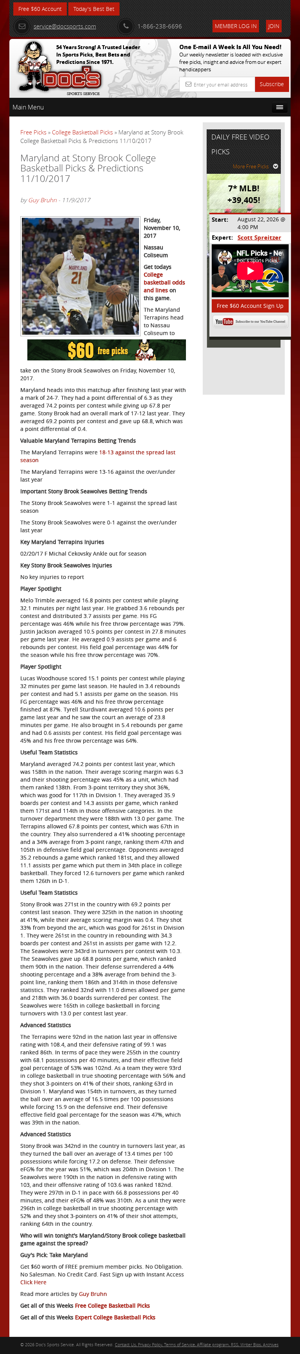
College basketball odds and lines (164, 282)
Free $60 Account (40, 8)
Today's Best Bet (93, 8)
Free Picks (33, 132)
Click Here (33, 1282)
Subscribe (272, 84)
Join (273, 26)
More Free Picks (251, 166)
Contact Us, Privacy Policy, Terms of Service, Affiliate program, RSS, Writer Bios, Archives (197, 1344)
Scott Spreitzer (259, 237)
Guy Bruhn (42, 200)
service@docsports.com (65, 26)
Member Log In (236, 26)
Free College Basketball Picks (112, 1305)
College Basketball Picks (82, 132)
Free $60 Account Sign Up (250, 305)
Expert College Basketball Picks (115, 1317)
